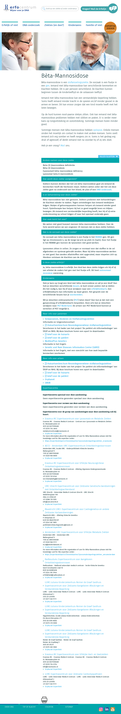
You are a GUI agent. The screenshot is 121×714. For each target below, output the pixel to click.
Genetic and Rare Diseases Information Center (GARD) (72, 347)
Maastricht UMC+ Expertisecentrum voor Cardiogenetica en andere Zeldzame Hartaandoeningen (77, 511)
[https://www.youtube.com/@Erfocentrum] (113, 709)
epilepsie (97, 130)
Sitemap (69, 707)
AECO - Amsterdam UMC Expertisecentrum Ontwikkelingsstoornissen (78, 445)
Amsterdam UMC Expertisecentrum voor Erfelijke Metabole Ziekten (77, 532)
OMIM (47, 383)
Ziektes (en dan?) (54, 25)
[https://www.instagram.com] (101, 709)
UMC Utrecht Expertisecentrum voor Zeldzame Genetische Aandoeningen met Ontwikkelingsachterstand (80, 488)
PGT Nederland (64, 306)
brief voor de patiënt (57, 337)
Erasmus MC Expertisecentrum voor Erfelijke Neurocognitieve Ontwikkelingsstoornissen (74, 465)
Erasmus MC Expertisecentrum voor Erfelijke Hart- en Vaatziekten (76, 654)
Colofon (49, 707)
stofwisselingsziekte (78, 82)
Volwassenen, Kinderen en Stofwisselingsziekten (69, 319)
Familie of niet (94, 25)
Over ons (9, 707)
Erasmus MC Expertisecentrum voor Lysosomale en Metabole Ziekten (78, 418)
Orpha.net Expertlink (53, 434)
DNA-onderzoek (31, 25)
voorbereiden (76, 294)
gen (48, 85)
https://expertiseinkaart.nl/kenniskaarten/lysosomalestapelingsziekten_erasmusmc (78, 441)
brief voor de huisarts (58, 334)
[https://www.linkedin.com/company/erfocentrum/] (107, 709)
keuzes (76, 286)
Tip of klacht (29, 707)
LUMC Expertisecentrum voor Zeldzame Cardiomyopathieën (73, 674)
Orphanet (50, 379)
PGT (76, 300)
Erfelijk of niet (10, 25)
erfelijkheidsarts (99, 289)
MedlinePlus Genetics (56, 341)
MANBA (98, 237)
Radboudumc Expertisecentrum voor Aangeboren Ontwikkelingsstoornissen (68, 561)
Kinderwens (74, 25)
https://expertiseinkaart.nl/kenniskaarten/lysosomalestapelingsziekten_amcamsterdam (80, 555)
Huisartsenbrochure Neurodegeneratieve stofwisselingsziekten (79, 325)
